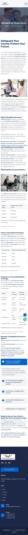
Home (7, 26)
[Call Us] (25, 315)
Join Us (4, 497)
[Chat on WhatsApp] (25, 319)
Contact (5, 494)
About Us (5, 492)
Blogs (4, 500)
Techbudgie (13, 530)
